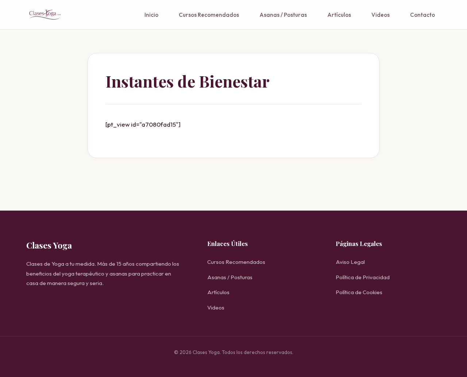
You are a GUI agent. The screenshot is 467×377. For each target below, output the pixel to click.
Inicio (151, 14)
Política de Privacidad (363, 277)
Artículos (339, 14)
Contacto (422, 14)
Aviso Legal (350, 261)
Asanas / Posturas (283, 14)
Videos (380, 14)
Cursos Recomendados (209, 14)
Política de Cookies (359, 292)
